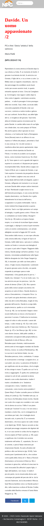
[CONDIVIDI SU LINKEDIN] (32, 501)
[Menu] (41, 3)
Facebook (14, 500)
